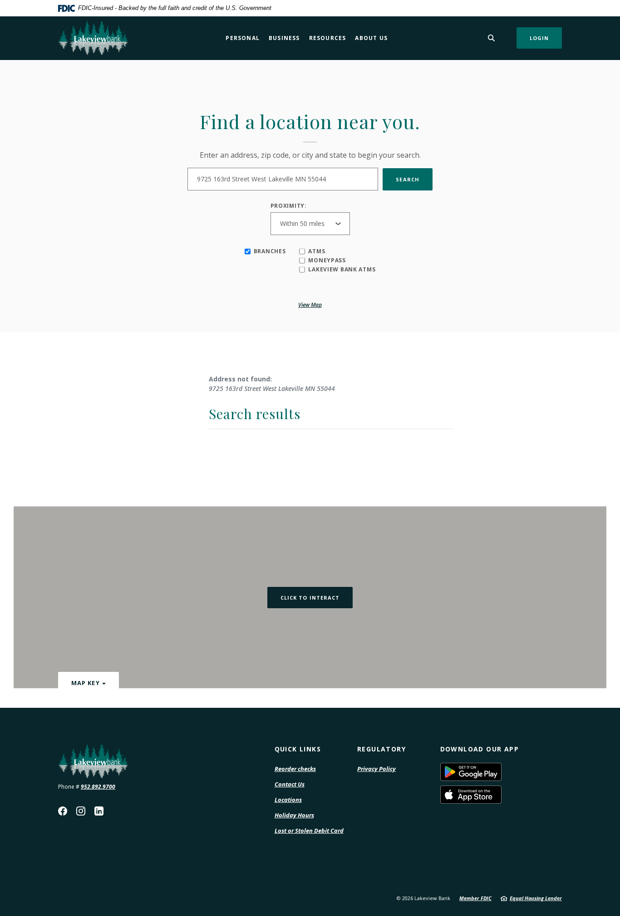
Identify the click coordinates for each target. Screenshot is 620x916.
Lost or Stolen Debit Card (309, 830)
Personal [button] (243, 38)
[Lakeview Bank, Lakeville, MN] (93, 38)
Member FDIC (475, 898)
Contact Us (290, 784)
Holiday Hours (294, 815)
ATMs (316, 251)
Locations (288, 800)
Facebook (62, 811)
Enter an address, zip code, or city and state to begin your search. (310, 155)
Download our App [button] (479, 749)
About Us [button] (371, 38)
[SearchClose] (491, 38)
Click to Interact (310, 597)
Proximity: (289, 206)
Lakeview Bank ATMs (341, 269)
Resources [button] (327, 38)
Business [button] (284, 38)
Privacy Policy (376, 769)
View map (310, 305)
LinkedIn (98, 811)
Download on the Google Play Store (501, 772)
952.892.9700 (98, 787)
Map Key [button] (85, 683)
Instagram (80, 811)
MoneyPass (326, 260)
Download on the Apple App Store (501, 795)
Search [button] (407, 179)
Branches (270, 251)
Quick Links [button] (298, 749)
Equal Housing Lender (536, 898)
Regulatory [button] (381, 749)
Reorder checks (295, 769)
